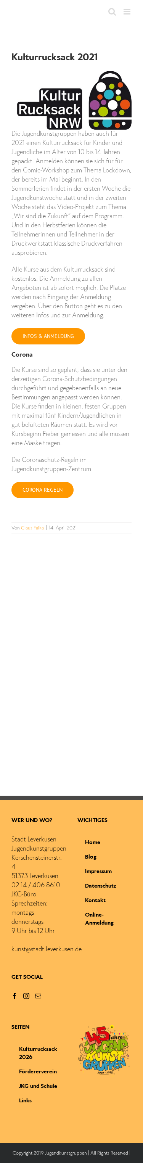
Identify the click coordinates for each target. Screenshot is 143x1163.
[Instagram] (26, 996)
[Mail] (38, 996)
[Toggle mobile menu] (128, 12)
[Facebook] (14, 996)
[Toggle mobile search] (112, 12)
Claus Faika (32, 528)
